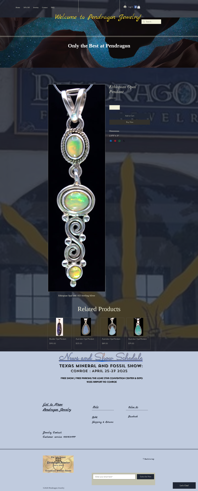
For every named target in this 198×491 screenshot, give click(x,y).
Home (50, 76)
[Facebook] (135, 7)
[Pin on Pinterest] (115, 140)
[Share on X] (123, 140)
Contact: (57, 432)
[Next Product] (153, 333)
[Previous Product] (44, 333)
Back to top (149, 459)
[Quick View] (60, 327)
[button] (138, 7)
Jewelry (48, 432)
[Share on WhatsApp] (119, 140)
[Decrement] (111, 107)
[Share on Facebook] (110, 140)
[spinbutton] (114, 107)
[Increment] (118, 107)
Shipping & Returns (102, 422)
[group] (99, 334)
